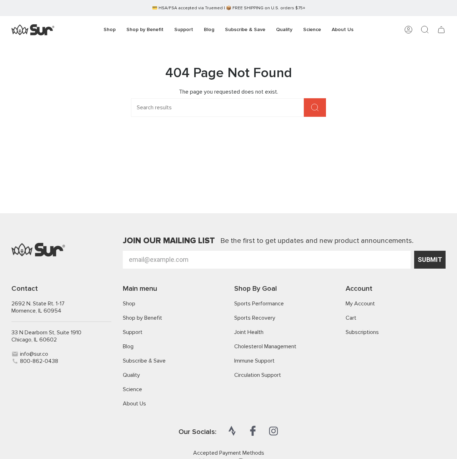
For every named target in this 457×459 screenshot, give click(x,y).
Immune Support (254, 360)
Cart (351, 317)
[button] (145, 29)
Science (132, 389)
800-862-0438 (39, 361)
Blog (128, 346)
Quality (131, 375)
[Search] (315, 107)
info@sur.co (34, 354)
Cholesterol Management (265, 346)
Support (132, 332)
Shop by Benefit (142, 317)
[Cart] (441, 30)
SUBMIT (430, 259)
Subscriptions (362, 332)
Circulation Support (257, 375)
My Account (360, 303)
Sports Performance (259, 303)
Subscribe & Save (144, 360)
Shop (129, 303)
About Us (134, 403)
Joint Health (248, 332)
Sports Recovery (254, 317)
